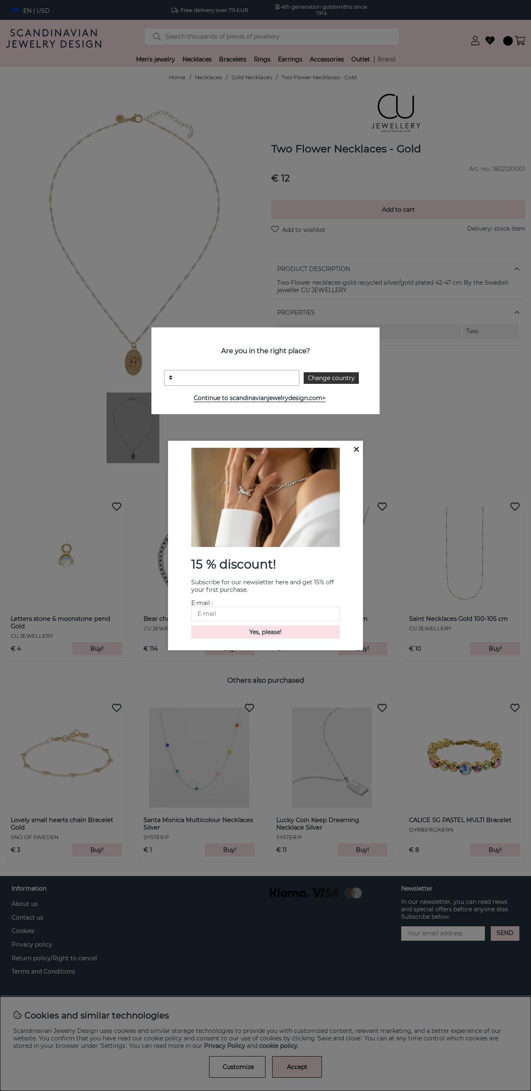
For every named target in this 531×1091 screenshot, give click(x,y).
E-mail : (202, 603)
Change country (331, 378)
